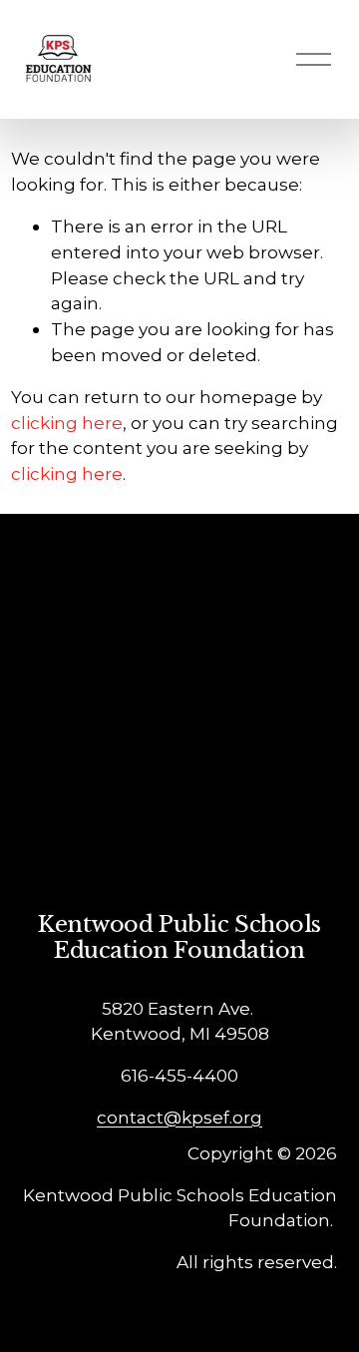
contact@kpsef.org (179, 1117)
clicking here (67, 422)
